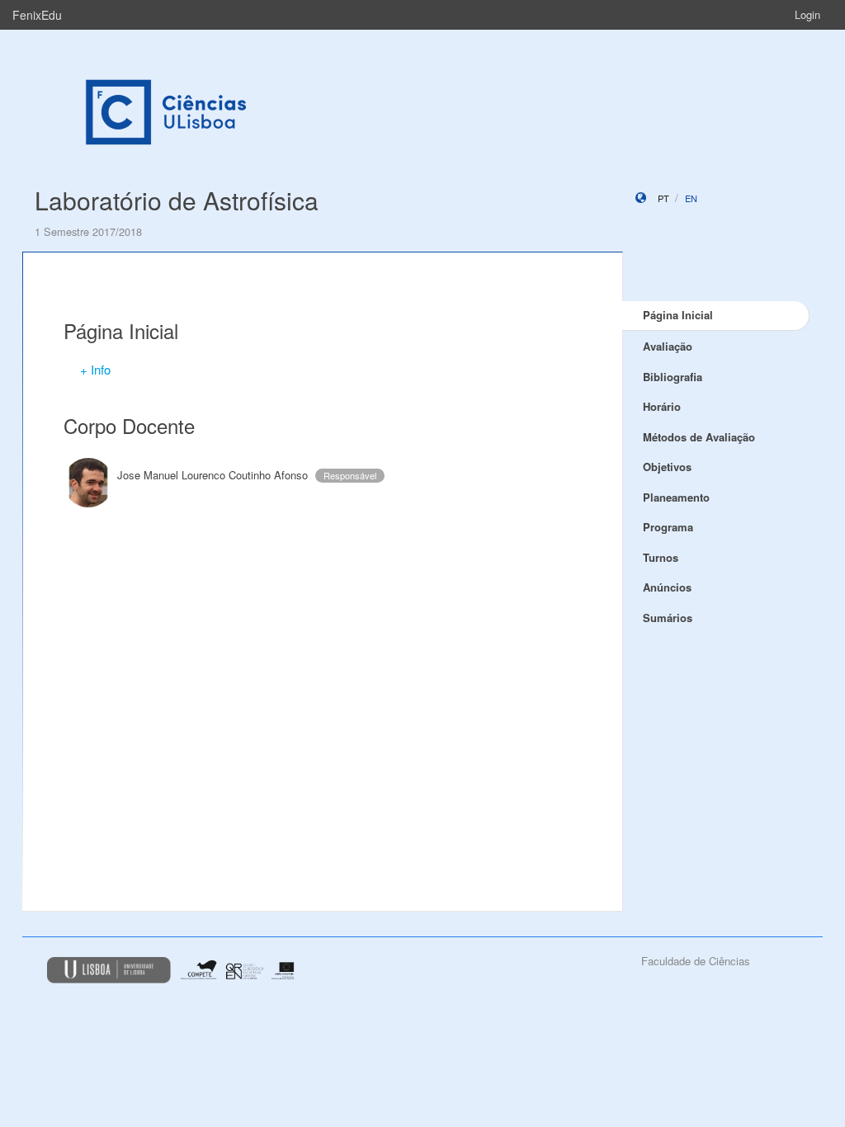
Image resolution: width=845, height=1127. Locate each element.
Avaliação (667, 346)
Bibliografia (672, 376)
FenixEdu (37, 15)
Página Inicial (678, 315)
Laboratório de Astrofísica (177, 200)
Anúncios (667, 587)
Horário (662, 406)
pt (663, 198)
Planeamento (676, 497)
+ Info (95, 369)
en (691, 198)
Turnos (660, 557)
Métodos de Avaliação (699, 437)
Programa (668, 527)
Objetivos (667, 466)
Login (807, 14)
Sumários (667, 617)
